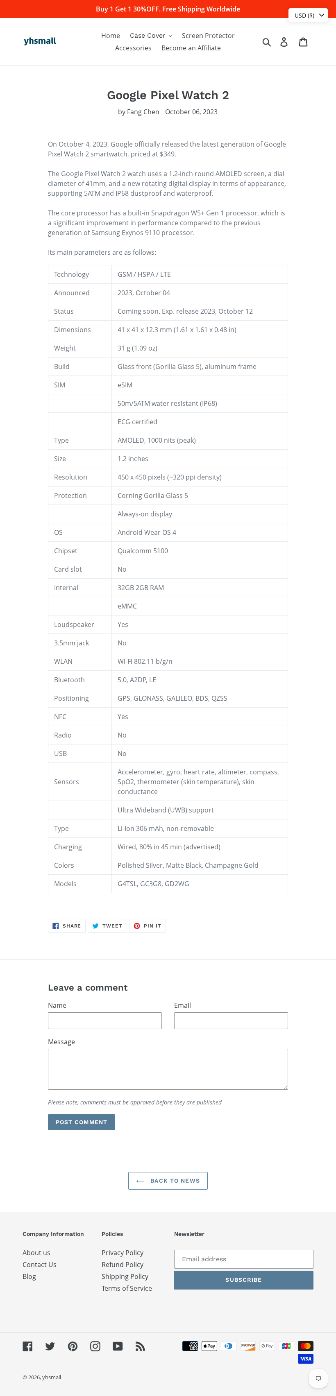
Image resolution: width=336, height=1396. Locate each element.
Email (182, 1005)
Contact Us (40, 1264)
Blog (29, 1276)
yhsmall (51, 1377)
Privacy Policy (122, 1252)
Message (61, 1041)
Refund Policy (122, 1264)
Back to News (174, 1180)
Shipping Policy (125, 1276)
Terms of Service (127, 1288)
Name (57, 1005)
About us (36, 1252)
